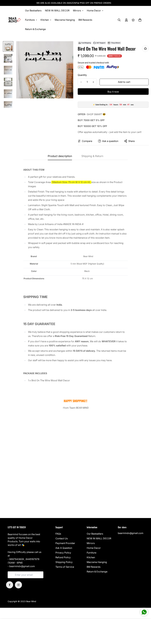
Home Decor (94, 10)
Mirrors (77, 10)
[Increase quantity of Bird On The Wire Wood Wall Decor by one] (93, 82)
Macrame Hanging (65, 19)
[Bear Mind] (14, 20)
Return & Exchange (35, 29)
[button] (139, 20)
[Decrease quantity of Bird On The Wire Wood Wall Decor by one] (81, 82)
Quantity (82, 74)
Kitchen (45, 19)
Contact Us (61, 538)
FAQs (58, 533)
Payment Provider (65, 543)
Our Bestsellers (33, 10)
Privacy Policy (63, 552)
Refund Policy (63, 557)
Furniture (30, 19)
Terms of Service (64, 566)
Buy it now (113, 91)
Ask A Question (63, 547)
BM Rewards (85, 19)
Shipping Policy (64, 562)
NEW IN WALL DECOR (57, 10)
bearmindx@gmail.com (130, 533)
